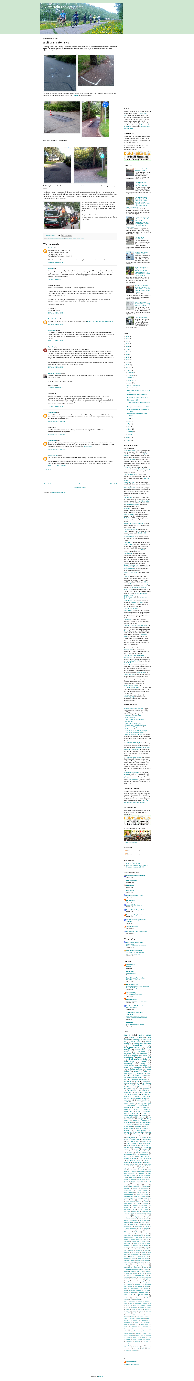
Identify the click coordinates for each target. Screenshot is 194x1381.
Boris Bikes (127, 778)
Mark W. (50, 347)
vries (131, 1299)
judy (138, 1083)
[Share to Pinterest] (71, 235)
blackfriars (129, 1273)
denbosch (131, 1119)
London (126, 774)
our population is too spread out (134, 719)
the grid (146, 1224)
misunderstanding (129, 1192)
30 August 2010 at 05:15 (55, 279)
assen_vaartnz (130, 1137)
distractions (145, 1245)
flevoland (146, 1247)
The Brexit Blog (131, 993)
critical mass (145, 1241)
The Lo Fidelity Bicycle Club (135, 910)
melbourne (134, 1220)
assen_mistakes (146, 1136)
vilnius (143, 1348)
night (127, 1134)
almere (125, 1303)
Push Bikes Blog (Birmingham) (136, 875)
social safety (147, 1083)
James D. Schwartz (54, 373)
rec (142, 1335)
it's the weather (129, 729)
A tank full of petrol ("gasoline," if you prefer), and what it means (142, 303)
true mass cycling (142, 1200)
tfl (124, 1089)
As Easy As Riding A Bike (134, 895)
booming (142, 1273)
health (135, 1121)
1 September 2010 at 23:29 (56, 434)
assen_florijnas (128, 1203)
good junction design (132, 1141)
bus (150, 1117)
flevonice (134, 1281)
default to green (139, 1243)
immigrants (140, 1248)
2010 (127, 370)
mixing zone (146, 1331)
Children (126, 576)
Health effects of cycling (131, 608)
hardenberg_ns (128, 1322)
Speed (126, 631)
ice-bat (141, 1217)
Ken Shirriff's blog (132, 984)
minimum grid (136, 1331)
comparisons (137, 1046)
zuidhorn (137, 1299)
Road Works (127, 610)
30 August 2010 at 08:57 (55, 313)
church (134, 1311)
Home (80, 484)
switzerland (127, 1162)
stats (145, 1056)
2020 (127, 344)
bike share (142, 1137)
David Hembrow (53, 319)
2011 (127, 367)
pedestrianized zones (130, 685)
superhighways (132, 1094)
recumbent (141, 1052)
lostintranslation (143, 1087)
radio (137, 1335)
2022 (127, 339)
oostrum (138, 1333)
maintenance (68, 238)
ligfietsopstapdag (128, 1328)
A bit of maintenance (133, 385)
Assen (141, 603)
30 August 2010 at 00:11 (55, 262)
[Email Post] (58, 235)
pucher (134, 1171)
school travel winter (129, 1258)
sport (146, 1160)
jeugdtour (148, 1217)
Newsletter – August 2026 (133, 979)
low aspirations (139, 1132)
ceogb (134, 1207)
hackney (126, 1188)
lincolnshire (139, 1250)
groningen (137, 1068)
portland (142, 1222)
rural (145, 1071)
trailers (133, 1200)
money (144, 1090)
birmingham (134, 1307)
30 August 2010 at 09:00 (55, 324)
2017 (127, 352)
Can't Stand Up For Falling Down (136, 931)
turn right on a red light (138, 550)
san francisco (147, 1339)
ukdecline (146, 1228)
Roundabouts (128, 554)
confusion (135, 1313)
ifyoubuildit (147, 1089)
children (127, 1052)
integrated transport (135, 1070)
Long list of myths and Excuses (133, 708)
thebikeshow (136, 1346)
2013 (127, 362)
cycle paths (145, 1035)
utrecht (126, 1151)
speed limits (145, 1260)
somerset (132, 1224)
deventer (146, 1184)
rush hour (135, 1113)
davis (147, 1314)
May (129, 424)
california (140, 1309)
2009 (127, 437)
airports (140, 1301)
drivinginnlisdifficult (129, 1209)
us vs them (132, 1177)
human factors (146, 1141)
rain (148, 1196)
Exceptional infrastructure (131, 565)
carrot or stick (128, 1083)
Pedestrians (127, 467)
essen (125, 1318)
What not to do (128, 650)
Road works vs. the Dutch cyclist (137, 395)
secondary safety (144, 1292)
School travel (128, 589)
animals (144, 1115)
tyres (140, 1228)
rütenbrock (132, 1256)
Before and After (129, 537)
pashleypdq (127, 1081)
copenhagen (133, 1184)
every (127, 1281)
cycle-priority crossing (145, 1277)
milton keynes (142, 1330)
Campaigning (128, 497)
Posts (128, 850)
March (130, 429)
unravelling (131, 1089)
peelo (143, 1252)
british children (140, 1117)
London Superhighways (131, 772)
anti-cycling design (137, 1151)
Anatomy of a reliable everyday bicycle (135, 625)
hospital (149, 1281)
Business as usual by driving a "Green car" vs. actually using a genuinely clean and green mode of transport (143, 289)
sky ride (146, 1341)
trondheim (126, 1297)
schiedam (129, 1341)
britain (141, 1038)
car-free (143, 1205)
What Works (127, 508)
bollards (149, 1307)
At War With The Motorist (134, 905)
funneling (128, 1215)
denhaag (132, 1279)
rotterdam (146, 1290)
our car (136, 1222)
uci (130, 1348)
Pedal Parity (130, 890)
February (130, 432)
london (143, 1062)
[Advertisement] (80, 477)
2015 (127, 357)
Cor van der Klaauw (129, 1179)
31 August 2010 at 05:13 (55, 388)
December (131, 372)
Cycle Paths (127, 518)
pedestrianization (128, 1196)
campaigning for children (137, 1085)
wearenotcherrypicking (131, 1115)
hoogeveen (127, 1217)
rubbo (134, 1339)
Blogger (100, 1376)
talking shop (131, 1124)
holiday (137, 1096)
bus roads (139, 1237)
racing (143, 1063)
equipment (148, 1279)
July (129, 418)
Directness (127, 542)
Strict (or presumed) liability (132, 687)
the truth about (128, 1226)
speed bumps (128, 1294)
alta (132, 1233)
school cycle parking (129, 1198)
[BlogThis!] (65, 235)
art (150, 1303)
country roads (135, 1241)
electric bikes (135, 1139)
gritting (137, 1081)
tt (150, 1200)
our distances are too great (133, 723)
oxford (144, 1333)
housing (135, 1217)
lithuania (138, 1328)
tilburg (147, 1264)
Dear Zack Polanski (131, 1007)
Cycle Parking (128, 597)
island (125, 1324)
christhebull (52, 412)
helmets (144, 1121)
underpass (145, 1149)
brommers (135, 1205)
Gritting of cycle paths (130, 572)
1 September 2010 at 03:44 (56, 421)
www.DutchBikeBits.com (134, 950)
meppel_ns (133, 1330)
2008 (127, 440)
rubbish (126, 1292)
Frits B (50, 248)
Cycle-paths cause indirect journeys (136, 731)
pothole (76, 95)
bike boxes (140, 1271)
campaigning (128, 1058)
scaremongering (129, 697)
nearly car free (140, 672)
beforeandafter (128, 1117)
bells (132, 1271)
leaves (131, 1250)
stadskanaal (145, 1343)
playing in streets (140, 1196)
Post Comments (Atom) (58, 492)
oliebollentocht (138, 1286)
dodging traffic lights (144, 1104)
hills (132, 1156)
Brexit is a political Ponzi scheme (135, 1024)
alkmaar (147, 1301)
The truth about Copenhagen (139, 238)
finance (126, 1156)
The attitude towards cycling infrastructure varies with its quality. (141, 184)
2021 (127, 341)
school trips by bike (143, 1258)
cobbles (141, 1311)
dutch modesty (143, 1209)
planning (136, 1040)
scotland (133, 1292)
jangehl (136, 1324)
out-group (148, 1143)
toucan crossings (144, 1296)
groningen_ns (137, 1215)
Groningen (133, 603)
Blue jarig (128, 966)
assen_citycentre (143, 1124)
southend (136, 1343)
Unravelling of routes (130, 529)
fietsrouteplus (147, 1139)
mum (144, 1168)
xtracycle (146, 1177)
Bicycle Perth (130, 900)
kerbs (125, 1326)
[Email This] (62, 235)
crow (140, 1184)
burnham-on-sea (128, 1237)
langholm (134, 1326)
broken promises (129, 1104)
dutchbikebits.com (129, 1087)
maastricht (146, 1328)
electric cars (135, 1211)
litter (147, 1218)
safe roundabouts (145, 1158)
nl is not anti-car (131, 1143)
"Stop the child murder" (132, 505)
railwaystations (129, 1065)
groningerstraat (141, 1130)
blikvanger (141, 1307)
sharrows (137, 1341)
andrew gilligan (141, 1179)
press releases (128, 1100)
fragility (126, 1186)
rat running (141, 1171)
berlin (141, 1235)
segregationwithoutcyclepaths (133, 1077)
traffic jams (148, 1226)
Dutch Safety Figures (130, 474)
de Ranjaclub (130, 965)
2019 (127, 346)
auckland (128, 1305)
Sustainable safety (129, 482)
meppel (126, 1330)
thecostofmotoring (137, 1264)
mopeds (139, 1192)
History (126, 531)
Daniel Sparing (52, 455)
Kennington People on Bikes (135, 915)
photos (139, 1058)
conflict (146, 1126)
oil (132, 1252)
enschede (140, 1279)
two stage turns (137, 1297)
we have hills (129, 721)
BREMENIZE (130, 885)
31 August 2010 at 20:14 (55, 406)
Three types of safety (141, 317)
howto (138, 1111)
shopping (138, 1092)
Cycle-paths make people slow (134, 732)
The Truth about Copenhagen (133, 742)
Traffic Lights (128, 544)
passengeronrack (136, 1288)
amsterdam (135, 1102)
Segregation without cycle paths (133, 523)
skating (138, 1260)
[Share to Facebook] (69, 235)
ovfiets (126, 1288)
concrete (126, 1277)
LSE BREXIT (130, 1022)
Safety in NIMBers (131, 973)
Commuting (127, 619)
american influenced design (133, 1269)
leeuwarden (145, 1326)
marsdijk (126, 1220)
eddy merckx (140, 1316)
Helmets (126, 695)
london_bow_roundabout (132, 1282)
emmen (147, 1316)
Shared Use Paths (129, 674)
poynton (131, 1335)
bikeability (148, 1271)
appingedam (138, 1303)
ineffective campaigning (139, 1079)
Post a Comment (51, 470)
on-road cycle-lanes (130, 1158)
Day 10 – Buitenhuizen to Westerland (136, 945)
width (125, 1230)
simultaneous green (133, 1160)
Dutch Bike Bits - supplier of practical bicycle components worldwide (137, 866)
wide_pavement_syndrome (134, 1201)
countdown (140, 1314)
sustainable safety (142, 1294)
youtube (135, 1350)
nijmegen (126, 1252)
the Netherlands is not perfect (133, 663)
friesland (126, 1320)
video (131, 1037)
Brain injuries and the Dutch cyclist (137, 397)
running (140, 1339)
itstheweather (127, 1190)
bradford (129, 1275)
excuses (148, 1068)
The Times (137, 1232)
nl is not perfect (133, 1060)
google (135, 1320)
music (149, 1132)
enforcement (144, 1155)
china (147, 1239)
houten (135, 1188)
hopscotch (137, 1322)
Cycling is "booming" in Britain (133, 734)
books (135, 1273)
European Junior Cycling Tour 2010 (138, 407)
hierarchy (141, 1281)
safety (145, 1060)
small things (129, 1062)
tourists (126, 1348)
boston (127, 1309)
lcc (137, 1156)
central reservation (136, 1239)
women (132, 1230)
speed (126, 1109)
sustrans (126, 1136)
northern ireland (128, 1333)
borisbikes (127, 1205)
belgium (149, 1305)
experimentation (140, 1318)
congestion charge (146, 1313)
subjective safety (130, 1054)
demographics (128, 1128)
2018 (127, 349)
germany (126, 1130)
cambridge (143, 1065)
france (149, 1213)
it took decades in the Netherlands (135, 725)
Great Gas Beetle (131, 880)
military (147, 1250)
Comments (130, 854)
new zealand (133, 1169)
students (126, 1147)
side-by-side (144, 1145)
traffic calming (138, 1226)
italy (131, 1324)
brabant (149, 1273)
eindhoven (127, 1211)
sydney (140, 1224)
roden (143, 1337)
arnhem (145, 1303)
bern (127, 1307)
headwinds (146, 1215)
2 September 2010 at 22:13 (56, 449)
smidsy (140, 1198)
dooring (126, 1316)
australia (144, 1094)
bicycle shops (128, 1164)
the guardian (136, 1147)
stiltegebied (141, 1173)
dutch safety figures (142, 1128)
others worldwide (134, 780)
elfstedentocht (138, 1247)
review (145, 1075)
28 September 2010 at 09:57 (57, 466)
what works (135, 1042)
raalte (125, 1290)
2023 (127, 336)
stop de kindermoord (137, 1345)
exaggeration (143, 1106)
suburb (145, 1113)
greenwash (145, 1320)
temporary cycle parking (130, 1296)
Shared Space (128, 665)
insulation (146, 1322)
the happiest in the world (139, 587)
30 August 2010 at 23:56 (55, 367)
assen (50, 238)
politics (146, 1134)
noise (140, 1143)
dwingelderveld (128, 1247)
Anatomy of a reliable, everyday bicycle (141, 253)
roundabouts (128, 1122)
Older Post (113, 484)
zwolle (146, 1201)
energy (140, 1119)
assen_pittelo (127, 1235)
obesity (142, 1169)
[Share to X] (67, 235)
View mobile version (80, 487)
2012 (127, 365)
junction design (145, 1324)
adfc (150, 1267)
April (129, 426)
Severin (50, 268)
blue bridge (138, 1164)
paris (137, 1252)
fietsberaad (133, 1166)
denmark (145, 1153)
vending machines (144, 1266)
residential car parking (135, 1290)
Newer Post (47, 484)
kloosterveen (128, 1132)
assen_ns (148, 1181)
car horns (126, 1311)
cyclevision (127, 1243)
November (131, 375)
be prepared (136, 1305)
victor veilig (136, 1348)
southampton (127, 1343)
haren (125, 1248)
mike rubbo (142, 1190)
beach (128, 1183)
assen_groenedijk (143, 1233)
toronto (126, 1266)
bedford (136, 1235)
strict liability (140, 1262)
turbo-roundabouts (131, 1228)
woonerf (140, 1230)
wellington (128, 1350)
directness (143, 1054)
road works (81, 238)
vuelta (139, 1177)
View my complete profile (131, 1364)
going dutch (127, 1096)
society (145, 1107)
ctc (137, 1153)
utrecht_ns (133, 1266)
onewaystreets (128, 1222)
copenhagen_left (130, 1314)
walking (149, 1348)
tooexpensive (137, 1162)
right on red (136, 1337)
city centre (138, 1126)
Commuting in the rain (134, 388)
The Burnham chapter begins (134, 994)
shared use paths (129, 1260)
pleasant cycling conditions (139, 1098)
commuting (128, 1063)
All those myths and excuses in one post (141, 169)
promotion (140, 1073)
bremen (134, 1309)
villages (146, 1162)
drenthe (126, 1068)
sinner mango (140, 1050)
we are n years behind (134, 1267)
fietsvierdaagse (141, 1213)
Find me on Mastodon (130, 842)
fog (148, 1318)
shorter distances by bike (143, 1122)
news (137, 1107)
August (130, 383)
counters (133, 1277)
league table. (88, 446)
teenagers (135, 1136)
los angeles (138, 1168)
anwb (131, 1303)
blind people (135, 1183)
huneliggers (128, 1073)
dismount (135, 1245)
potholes (75, 238)
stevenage (126, 1345)
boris (145, 1102)
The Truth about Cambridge (132, 757)
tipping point (145, 1346)
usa (140, 1089)
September (131, 380)
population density (134, 1254)
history (136, 1071)
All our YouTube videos (133, 863)
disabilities (144, 1207)
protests (146, 1288)
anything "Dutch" (134, 661)
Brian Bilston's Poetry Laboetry (136, 978)
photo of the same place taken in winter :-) (100, 321)
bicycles (135, 1056)
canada (129, 1153)
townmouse (52, 330)
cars (125, 1056)
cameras (147, 1309)
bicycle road (128, 1126)
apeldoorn (146, 1269)
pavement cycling (142, 1194)
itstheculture (144, 1188)
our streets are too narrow (133, 715)
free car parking (134, 1186)
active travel (132, 1301)
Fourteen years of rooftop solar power (136, 1001)
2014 (127, 359)
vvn (125, 1267)
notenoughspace (128, 1194)
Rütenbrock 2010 (132, 400)
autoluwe (126, 1271)
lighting (142, 1166)
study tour (148, 1092)
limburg (141, 1218)
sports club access (129, 1262)
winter (149, 1058)
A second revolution (130, 459)
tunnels (136, 1149)
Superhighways (128, 514)
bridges (136, 1109)
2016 (127, 354)
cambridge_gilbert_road (141, 1275)
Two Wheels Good (132, 926)
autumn (138, 1203)
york (145, 1267)
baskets (148, 1151)
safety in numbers (143, 1256)
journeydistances (131, 1218)
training (134, 1175)
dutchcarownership (130, 1155)
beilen (143, 1305)
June (129, 421)
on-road (147, 1286)
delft (127, 1279)
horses (132, 1248)
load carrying (145, 1156)
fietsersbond (127, 1107)
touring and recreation (142, 1044)
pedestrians (127, 1092)
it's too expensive (130, 717)
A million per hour (129, 488)
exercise (132, 1318)
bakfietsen (145, 1203)
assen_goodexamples (58, 238)
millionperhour (138, 1284)
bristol (147, 1235)
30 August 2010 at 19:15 (55, 341)
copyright (126, 1241)
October (130, 378)
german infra (145, 1186)
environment (131, 1106)
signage (145, 1081)
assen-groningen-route (137, 1181)
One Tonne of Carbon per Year (135, 1006)
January (130, 434)
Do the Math (130, 971)
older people (137, 1134)
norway (146, 1192)
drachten (132, 1316)
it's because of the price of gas (134, 727)
